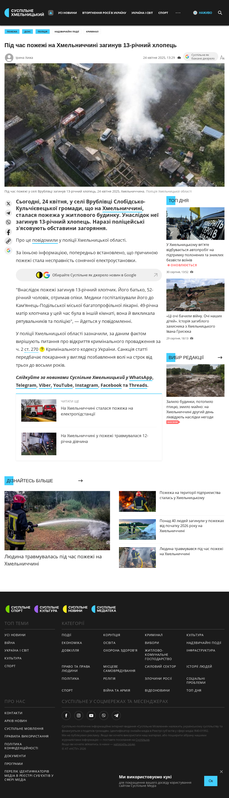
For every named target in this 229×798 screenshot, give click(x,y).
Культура (13, 658)
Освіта (109, 643)
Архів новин (15, 721)
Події (66, 635)
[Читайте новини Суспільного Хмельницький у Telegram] (116, 715)
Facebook (111, 385)
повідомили (45, 240)
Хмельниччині (122, 208)
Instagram (86, 385)
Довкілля (70, 650)
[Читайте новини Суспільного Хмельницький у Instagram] (78, 715)
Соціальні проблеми (196, 680)
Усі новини (67, 13)
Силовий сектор (160, 666)
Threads (138, 385)
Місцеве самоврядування (119, 668)
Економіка (72, 643)
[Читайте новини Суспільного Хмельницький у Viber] (103, 715)
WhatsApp (140, 377)
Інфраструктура (201, 650)
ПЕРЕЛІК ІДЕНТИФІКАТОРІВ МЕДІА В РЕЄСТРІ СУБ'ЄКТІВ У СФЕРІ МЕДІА (29, 775)
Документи (15, 756)
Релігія (109, 678)
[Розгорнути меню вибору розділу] (50, 12)
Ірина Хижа (24, 57)
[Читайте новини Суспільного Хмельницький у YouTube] (91, 715)
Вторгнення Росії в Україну (104, 13)
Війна (9, 643)
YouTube (63, 385)
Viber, (45, 385)
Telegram (26, 385)
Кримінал (92, 31)
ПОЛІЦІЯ (42, 31)
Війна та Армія (116, 690)
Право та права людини (76, 668)
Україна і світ (142, 13)
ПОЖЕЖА (12, 31)
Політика (70, 678)
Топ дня (194, 690)
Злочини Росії (158, 678)
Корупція (111, 635)
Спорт (163, 13)
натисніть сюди (124, 744)
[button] (8, 203)
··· (178, 13)
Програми (13, 764)
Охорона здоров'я (120, 650)
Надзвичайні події (67, 31)
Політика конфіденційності (21, 746)
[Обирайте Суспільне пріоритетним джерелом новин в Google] (8, 250)
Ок (211, 781)
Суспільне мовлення (24, 728)
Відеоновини (157, 690)
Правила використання (26, 736)
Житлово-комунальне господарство (158, 654)
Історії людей (199, 666)
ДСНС (27, 31)
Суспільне (142, 740)
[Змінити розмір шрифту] (222, 57)
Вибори (152, 643)
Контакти (13, 713)
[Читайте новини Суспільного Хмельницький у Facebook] (66, 715)
